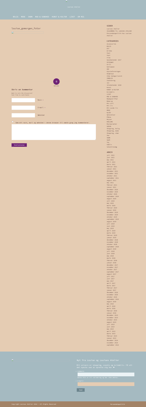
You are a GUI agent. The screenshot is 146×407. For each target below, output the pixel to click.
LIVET (109, 94)
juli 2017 (110, 276)
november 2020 (112, 192)
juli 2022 (110, 155)
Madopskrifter (112, 99)
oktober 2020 (112, 194)
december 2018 (112, 240)
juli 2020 (110, 201)
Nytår (109, 113)
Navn (40, 100)
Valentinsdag (112, 147)
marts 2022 (111, 164)
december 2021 (112, 171)
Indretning (111, 80)
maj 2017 (110, 281)
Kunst (109, 87)
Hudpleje (110, 74)
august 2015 (111, 322)
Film (108, 58)
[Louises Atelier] (73, 7)
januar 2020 (111, 210)
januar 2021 (111, 187)
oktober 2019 (112, 217)
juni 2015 (110, 327)
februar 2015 (112, 336)
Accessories (111, 44)
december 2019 (112, 212)
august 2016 (111, 302)
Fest (108, 53)
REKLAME (110, 122)
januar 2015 (111, 338)
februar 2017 (112, 288)
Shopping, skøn (113, 133)
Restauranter (112, 124)
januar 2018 (111, 263)
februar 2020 (112, 208)
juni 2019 (110, 226)
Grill (109, 64)
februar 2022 (112, 167)
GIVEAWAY (110, 62)
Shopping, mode (113, 131)
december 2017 (112, 265)
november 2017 (112, 267)
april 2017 (111, 283)
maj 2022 (110, 160)
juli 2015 (110, 324)
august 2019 (111, 221)
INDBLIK (110, 78)
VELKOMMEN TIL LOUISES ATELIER (119, 31)
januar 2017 (111, 290)
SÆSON (109, 126)
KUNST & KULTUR (113, 90)
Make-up (110, 101)
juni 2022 (110, 157)
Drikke (109, 51)
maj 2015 (110, 329)
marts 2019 (111, 233)
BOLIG (109, 46)
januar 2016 (111, 313)
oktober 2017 (112, 269)
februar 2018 (112, 260)
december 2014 (112, 340)
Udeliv (109, 145)
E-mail (41, 107)
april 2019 (111, 231)
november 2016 (112, 295)
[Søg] (133, 16)
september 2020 (113, 196)
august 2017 (111, 274)
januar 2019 (111, 237)
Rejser (109, 119)
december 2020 (112, 189)
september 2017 (113, 272)
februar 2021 (112, 185)
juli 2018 (110, 251)
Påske (109, 117)
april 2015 (111, 331)
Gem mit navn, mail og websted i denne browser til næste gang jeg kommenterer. (53, 123)
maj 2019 (110, 228)
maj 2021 (110, 183)
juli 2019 (110, 224)
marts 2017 (111, 286)
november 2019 (112, 215)
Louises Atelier (113, 29)
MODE (108, 110)
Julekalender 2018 (114, 85)
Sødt (108, 140)
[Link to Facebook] (132, 404)
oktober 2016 (112, 297)
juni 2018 (110, 253)
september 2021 (113, 178)
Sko (108, 135)
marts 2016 (111, 308)
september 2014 (113, 345)
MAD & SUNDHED (112, 97)
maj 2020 (110, 203)
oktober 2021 (112, 176)
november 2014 (112, 343)
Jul (108, 83)
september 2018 (113, 247)
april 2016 (111, 306)
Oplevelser (111, 115)
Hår (108, 69)
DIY (108, 48)
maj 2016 (110, 304)
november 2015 (112, 318)
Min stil (110, 103)
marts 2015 (111, 334)
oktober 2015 (112, 320)
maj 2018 (110, 256)
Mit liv (110, 106)
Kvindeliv (110, 92)
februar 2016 (112, 311)
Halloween (110, 67)
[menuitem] (16, 16)
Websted (41, 115)
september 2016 (113, 299)
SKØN (108, 138)
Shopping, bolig (113, 129)
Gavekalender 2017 (114, 60)
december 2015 (112, 315)
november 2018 (112, 242)
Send (80, 390)
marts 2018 (111, 258)
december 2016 (112, 292)
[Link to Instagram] (129, 404)
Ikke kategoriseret (114, 76)
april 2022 (111, 162)
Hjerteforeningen (113, 71)
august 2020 (111, 199)
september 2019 (113, 219)
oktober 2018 (112, 244)
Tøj (108, 142)
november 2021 (112, 173)
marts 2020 (111, 205)
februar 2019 (112, 235)
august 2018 (111, 249)
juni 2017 (110, 279)
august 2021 (111, 180)
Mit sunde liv (112, 108)
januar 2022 (111, 169)
